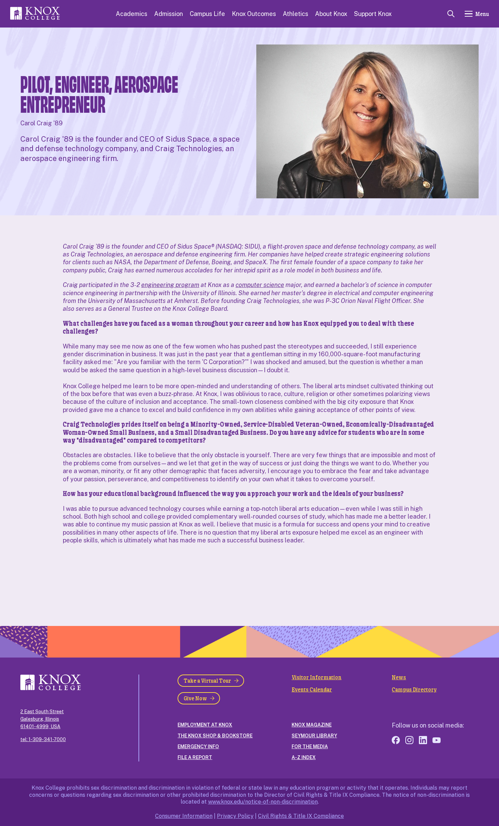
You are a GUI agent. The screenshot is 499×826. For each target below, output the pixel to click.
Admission (168, 13)
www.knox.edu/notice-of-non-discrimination (263, 801)
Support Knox (373, 13)
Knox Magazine (312, 725)
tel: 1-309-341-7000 (43, 739)
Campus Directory (414, 689)
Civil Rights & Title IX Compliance (301, 816)
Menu (482, 14)
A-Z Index (304, 757)
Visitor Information (316, 677)
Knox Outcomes (254, 13)
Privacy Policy (235, 816)
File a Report (195, 757)
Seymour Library (314, 735)
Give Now (195, 698)
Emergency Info (198, 746)
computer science (260, 284)
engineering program (170, 284)
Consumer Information (183, 816)
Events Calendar (312, 689)
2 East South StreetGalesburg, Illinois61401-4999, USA (42, 719)
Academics (131, 13)
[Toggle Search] (451, 14)
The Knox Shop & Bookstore (215, 735)
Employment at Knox (205, 725)
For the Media (310, 746)
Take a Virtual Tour (207, 680)
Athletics (295, 13)
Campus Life (207, 13)
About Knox (331, 13)
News (399, 677)
